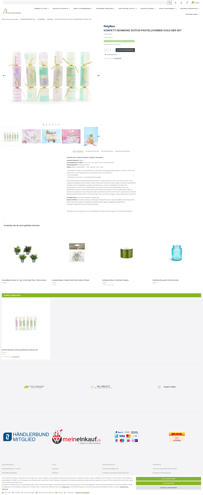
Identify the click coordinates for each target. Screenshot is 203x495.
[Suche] (169, 2)
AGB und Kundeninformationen (165, 469)
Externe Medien (29, 492)
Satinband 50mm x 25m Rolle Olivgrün (115, 280)
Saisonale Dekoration (189, 8)
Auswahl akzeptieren (168, 487)
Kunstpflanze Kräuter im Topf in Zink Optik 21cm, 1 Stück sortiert (24, 280)
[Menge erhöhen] (110, 50)
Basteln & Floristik (61, 8)
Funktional (70, 492)
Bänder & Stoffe (41, 8)
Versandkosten (117, 58)
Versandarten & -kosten (11, 469)
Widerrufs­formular (110, 469)
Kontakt (55, 469)
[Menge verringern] (113, 50)
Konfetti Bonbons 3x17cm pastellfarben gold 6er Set (20, 350)
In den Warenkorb (126, 50)
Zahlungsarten (8, 464)
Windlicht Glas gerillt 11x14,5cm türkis (166, 280)
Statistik (17, 492)
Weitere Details (107, 151)
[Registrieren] (181, 3)
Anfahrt (55, 473)
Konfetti (50, 19)
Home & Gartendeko (167, 8)
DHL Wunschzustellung (46, 492)
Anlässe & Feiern (147, 8)
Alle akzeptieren (168, 479)
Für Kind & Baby (192, 14)
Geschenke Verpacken (104, 8)
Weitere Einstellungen (82, 492)
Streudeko (41, 19)
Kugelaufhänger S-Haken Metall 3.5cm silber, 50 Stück (70, 280)
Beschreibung (78, 151)
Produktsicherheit (122, 151)
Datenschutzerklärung (162, 473)
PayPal (60, 492)
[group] (26, 253)
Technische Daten (92, 151)
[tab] (78, 151)
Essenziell (8, 492)
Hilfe (54, 464)
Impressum (157, 464)
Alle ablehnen (168, 483)
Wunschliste (112, 54)
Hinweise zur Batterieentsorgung (115, 473)
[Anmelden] (175, 3)
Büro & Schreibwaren (82, 8)
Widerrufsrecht (108, 464)
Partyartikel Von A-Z (126, 8)
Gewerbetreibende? (9, 473)
